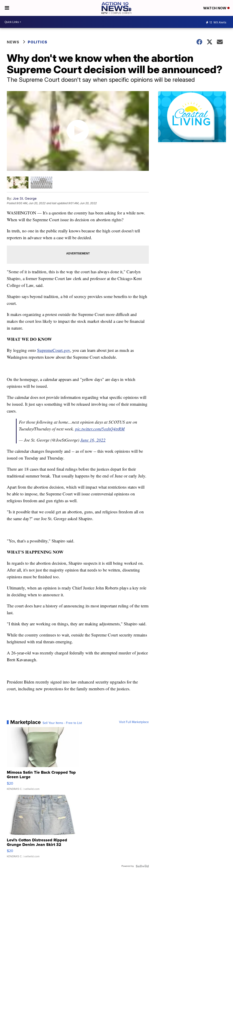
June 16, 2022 (93, 440)
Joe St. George (25, 198)
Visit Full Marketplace (134, 722)
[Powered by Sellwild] (142, 866)
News (13, 42)
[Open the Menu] (6, 8)
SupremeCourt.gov (53, 350)
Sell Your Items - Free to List (62, 723)
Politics (37, 42)
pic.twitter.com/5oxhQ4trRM (100, 429)
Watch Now (215, 8)
